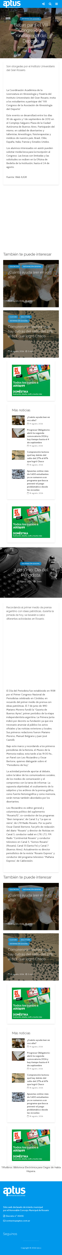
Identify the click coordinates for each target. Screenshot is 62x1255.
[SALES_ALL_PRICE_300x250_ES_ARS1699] (31, 380)
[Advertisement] (31, 79)
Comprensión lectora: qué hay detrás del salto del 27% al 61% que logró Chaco (30, 331)
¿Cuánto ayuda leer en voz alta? (29, 274)
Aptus (38, 1248)
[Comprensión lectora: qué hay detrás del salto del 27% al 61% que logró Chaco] (18, 455)
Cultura (13, 317)
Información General (31, 19)
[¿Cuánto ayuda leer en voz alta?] (31, 283)
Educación (14, 266)
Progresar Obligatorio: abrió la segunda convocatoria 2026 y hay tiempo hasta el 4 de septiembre (38, 436)
